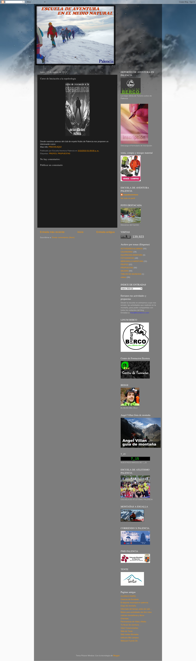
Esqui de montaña (128, 606)
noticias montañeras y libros (132, 615)
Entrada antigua (105, 232)
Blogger (116, 656)
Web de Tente (127, 631)
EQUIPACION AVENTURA (131, 255)
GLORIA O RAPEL (128, 596)
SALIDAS (124, 271)
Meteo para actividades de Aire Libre (136, 612)
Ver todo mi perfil (128, 198)
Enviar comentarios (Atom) (63, 237)
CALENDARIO (127, 252)
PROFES (53, 154)
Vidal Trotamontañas (129, 628)
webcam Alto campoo (130, 638)
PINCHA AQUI (55, 147)
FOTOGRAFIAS (127, 258)
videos (123, 277)
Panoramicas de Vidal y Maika (133, 622)
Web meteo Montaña (129, 634)
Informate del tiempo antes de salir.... (136, 609)
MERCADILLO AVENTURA (132, 261)
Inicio (80, 232)
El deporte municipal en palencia (134, 603)
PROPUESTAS (64, 154)
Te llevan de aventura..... (131, 625)
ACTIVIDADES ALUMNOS (132, 249)
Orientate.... (126, 619)
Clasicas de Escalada (130, 599)
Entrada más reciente (52, 232)
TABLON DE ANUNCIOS (131, 274)
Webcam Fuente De (129, 641)
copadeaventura (130, 195)
